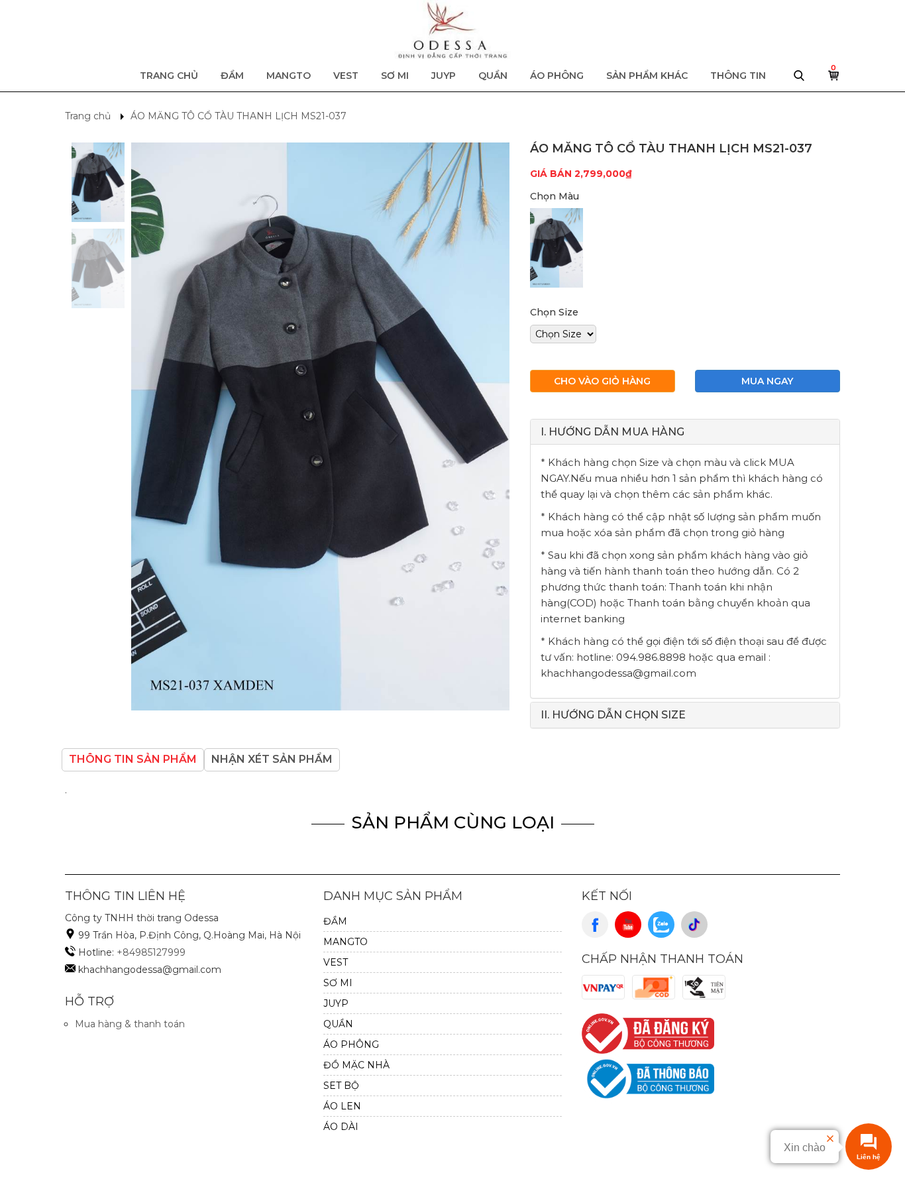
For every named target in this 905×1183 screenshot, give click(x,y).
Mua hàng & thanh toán (130, 1024)
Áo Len (342, 1106)
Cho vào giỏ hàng (602, 381)
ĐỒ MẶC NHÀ (356, 1065)
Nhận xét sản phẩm (272, 759)
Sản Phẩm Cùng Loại (453, 822)
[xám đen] (556, 248)
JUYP (443, 76)
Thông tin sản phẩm (133, 759)
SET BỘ (341, 1086)
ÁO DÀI (340, 1127)
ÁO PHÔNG (557, 76)
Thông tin (738, 76)
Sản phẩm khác (647, 76)
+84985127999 (151, 952)
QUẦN (492, 76)
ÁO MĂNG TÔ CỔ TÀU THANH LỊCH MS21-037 (238, 116)
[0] (834, 79)
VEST (345, 76)
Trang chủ (169, 76)
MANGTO (288, 76)
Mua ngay (767, 381)
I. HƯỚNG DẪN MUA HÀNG (612, 431)
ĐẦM (232, 76)
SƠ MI (395, 76)
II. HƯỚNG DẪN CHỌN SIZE (613, 714)
